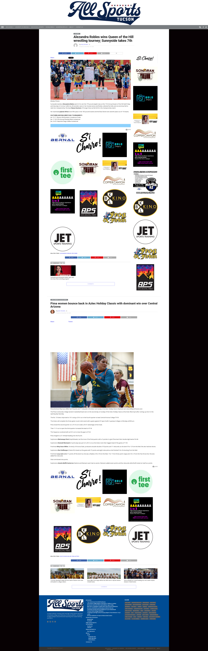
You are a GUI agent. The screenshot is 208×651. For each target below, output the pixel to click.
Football (89, 621)
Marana (139, 616)
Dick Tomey (145, 614)
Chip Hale (145, 616)
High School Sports (37, 27)
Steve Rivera (91, 640)
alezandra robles (65, 253)
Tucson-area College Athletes (95, 611)
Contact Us (79, 27)
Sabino (139, 606)
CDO (132, 612)
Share (52, 57)
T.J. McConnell (135, 618)
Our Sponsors (91, 631)
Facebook (89, 626)
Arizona (139, 614)
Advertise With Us (61, 27)
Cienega (145, 606)
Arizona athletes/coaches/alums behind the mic (100, 608)
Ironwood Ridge (152, 606)
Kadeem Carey (144, 618)
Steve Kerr (152, 618)
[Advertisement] (104, 337)
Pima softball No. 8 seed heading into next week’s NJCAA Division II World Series (139, 581)
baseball (127, 606)
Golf (134, 616)
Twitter (89, 627)
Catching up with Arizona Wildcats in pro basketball (101, 609)
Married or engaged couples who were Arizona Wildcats (102, 606)
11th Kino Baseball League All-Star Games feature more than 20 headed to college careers (66, 581)
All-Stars (127, 618)
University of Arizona (22, 27)
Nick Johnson (152, 612)
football (146, 608)
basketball (136, 610)
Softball (133, 606)
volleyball (147, 610)
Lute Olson (145, 604)
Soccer (154, 610)
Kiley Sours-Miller (65, 556)
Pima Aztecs (75, 556)
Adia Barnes (128, 604)
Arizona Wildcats (136, 602)
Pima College (128, 616)
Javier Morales (61, 311)
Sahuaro (127, 612)
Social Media (50, 27)
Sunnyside (152, 604)
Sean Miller (146, 602)
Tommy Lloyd (153, 608)
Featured (74, 253)
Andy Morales (84, 44)
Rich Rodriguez (137, 604)
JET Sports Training (154, 616)
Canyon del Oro (138, 608)
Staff (88, 635)
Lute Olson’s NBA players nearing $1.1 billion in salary (101, 603)
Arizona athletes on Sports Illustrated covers (99, 615)
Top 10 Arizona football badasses (96, 602)
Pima (142, 610)
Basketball (90, 619)
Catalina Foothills (130, 614)
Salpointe (152, 602)
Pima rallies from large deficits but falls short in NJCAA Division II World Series (104, 581)
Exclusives (9, 27)
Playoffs (145, 612)
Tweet (70, 321)
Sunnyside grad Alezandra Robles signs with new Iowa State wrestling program (62, 278)
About (71, 27)
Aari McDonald (154, 614)
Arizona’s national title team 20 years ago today (100, 605)
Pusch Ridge (138, 612)
